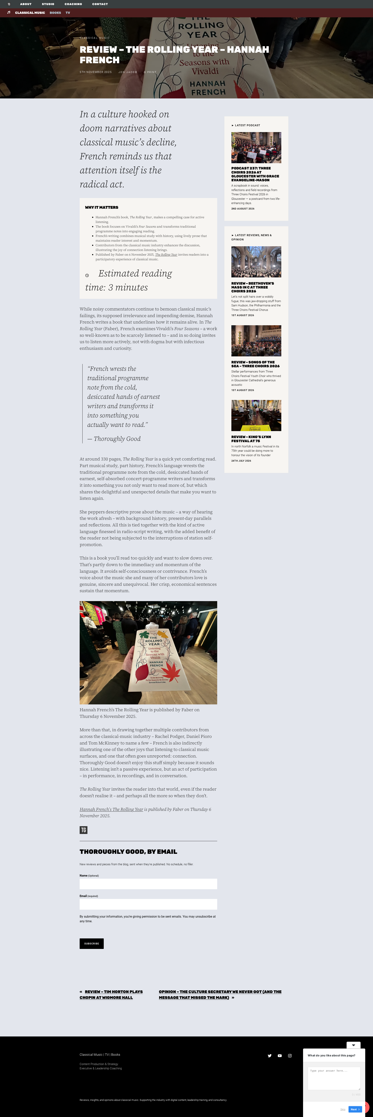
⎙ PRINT (150, 72)
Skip (342, 1109)
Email (89, 896)
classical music (30, 13)
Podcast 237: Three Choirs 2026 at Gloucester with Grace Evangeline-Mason (255, 174)
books (55, 13)
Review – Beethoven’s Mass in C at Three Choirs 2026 (252, 287)
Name (89, 875)
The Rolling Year (166, 254)
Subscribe (91, 943)
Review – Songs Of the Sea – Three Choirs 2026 (255, 364)
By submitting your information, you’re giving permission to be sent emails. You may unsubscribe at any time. (148, 919)
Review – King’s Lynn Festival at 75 (251, 439)
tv (68, 13)
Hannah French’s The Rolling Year (111, 809)
